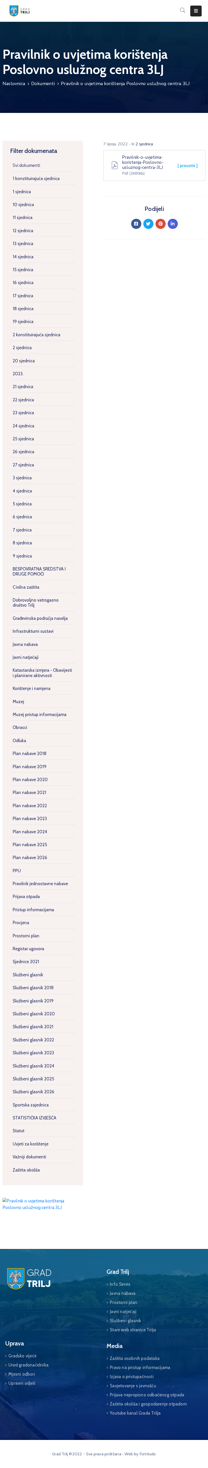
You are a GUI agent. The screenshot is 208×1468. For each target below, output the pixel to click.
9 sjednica (22, 556)
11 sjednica (22, 217)
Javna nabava (25, 644)
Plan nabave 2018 (29, 753)
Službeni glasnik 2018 (33, 987)
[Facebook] (136, 224)
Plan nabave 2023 (30, 818)
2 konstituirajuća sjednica (36, 334)
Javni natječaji (26, 657)
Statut (18, 1130)
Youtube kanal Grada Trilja (135, 1413)
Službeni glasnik (28, 974)
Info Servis (120, 1284)
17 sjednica (23, 295)
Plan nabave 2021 (29, 792)
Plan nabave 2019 (29, 766)
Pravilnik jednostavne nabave (40, 883)
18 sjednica (23, 308)
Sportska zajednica (31, 1104)
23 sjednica (23, 412)
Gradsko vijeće (22, 1355)
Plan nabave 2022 (30, 805)
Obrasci (20, 727)
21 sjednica (23, 386)
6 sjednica (22, 516)
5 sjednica (22, 503)
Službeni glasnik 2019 (33, 1000)
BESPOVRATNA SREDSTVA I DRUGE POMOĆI (39, 571)
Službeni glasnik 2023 (33, 1052)
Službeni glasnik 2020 (34, 1013)
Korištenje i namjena (31, 688)
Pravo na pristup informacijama (140, 1367)
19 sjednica (23, 321)
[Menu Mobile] (196, 11)
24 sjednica (23, 425)
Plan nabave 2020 (30, 779)
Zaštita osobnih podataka (135, 1358)
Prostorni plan (26, 935)
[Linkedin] (173, 224)
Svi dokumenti (26, 165)
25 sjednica (23, 438)
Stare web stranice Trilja (133, 1329)
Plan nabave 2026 (30, 857)
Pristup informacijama (33, 909)
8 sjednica (22, 542)
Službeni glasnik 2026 (33, 1091)
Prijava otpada (26, 896)
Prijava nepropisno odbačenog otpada (147, 1394)
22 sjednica (23, 399)
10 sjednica (23, 204)
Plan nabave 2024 (30, 831)
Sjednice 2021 (26, 961)
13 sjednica (23, 243)
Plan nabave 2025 (30, 844)
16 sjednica (23, 282)
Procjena (21, 922)
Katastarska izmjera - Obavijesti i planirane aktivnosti (42, 673)
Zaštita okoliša (26, 1170)
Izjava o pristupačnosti (132, 1376)
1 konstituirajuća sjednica (36, 178)
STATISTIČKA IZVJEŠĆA (34, 1117)
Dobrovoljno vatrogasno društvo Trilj (36, 603)
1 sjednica (22, 191)
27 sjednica (23, 464)
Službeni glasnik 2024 (33, 1065)
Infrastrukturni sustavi (33, 631)
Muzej (18, 701)
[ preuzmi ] (187, 166)
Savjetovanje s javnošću (133, 1385)
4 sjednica (22, 490)
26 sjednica (23, 451)
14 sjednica (23, 256)
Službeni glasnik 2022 (33, 1039)
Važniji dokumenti (29, 1156)
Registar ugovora (28, 948)
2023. (18, 373)
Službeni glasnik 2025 (33, 1078)
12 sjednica (23, 230)
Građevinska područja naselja (40, 618)
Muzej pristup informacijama (39, 714)
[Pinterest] (160, 224)
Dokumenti (43, 84)
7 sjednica (22, 529)
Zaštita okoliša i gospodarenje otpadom (148, 1403)
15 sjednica (23, 269)
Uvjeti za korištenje (30, 1143)
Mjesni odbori (21, 1374)
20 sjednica (24, 360)
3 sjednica (22, 477)
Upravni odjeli (21, 1383)
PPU (17, 870)
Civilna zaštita (26, 587)
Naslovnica (14, 84)
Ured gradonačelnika (28, 1364)
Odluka (19, 740)
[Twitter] (148, 224)
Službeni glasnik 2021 (33, 1026)
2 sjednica (22, 347)
